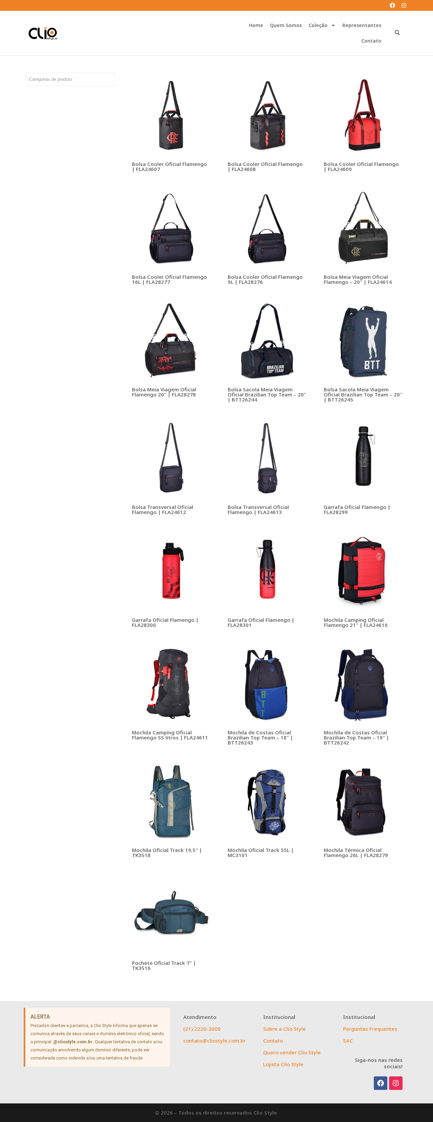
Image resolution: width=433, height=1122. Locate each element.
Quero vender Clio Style (292, 1052)
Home (256, 25)
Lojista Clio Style (283, 1064)
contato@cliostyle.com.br (214, 1040)
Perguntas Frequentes (370, 1028)
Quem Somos (286, 25)
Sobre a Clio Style (284, 1028)
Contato (371, 41)
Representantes (361, 25)
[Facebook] (392, 5)
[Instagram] (403, 5)
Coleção (318, 25)
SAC (348, 1040)
